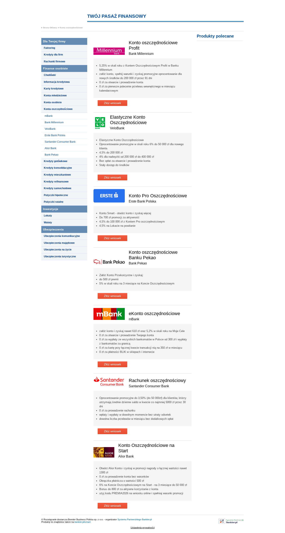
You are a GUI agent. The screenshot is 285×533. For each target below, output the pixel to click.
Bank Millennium (54, 122)
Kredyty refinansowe (56, 181)
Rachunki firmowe (54, 61)
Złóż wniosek (112, 103)
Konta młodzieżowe (55, 95)
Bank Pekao (51, 154)
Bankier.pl (147, 519)
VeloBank (50, 128)
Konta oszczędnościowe (71, 28)
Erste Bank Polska (55, 135)
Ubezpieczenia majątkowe (59, 242)
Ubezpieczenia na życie (58, 249)
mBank (49, 115)
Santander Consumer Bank (60, 141)
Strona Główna (50, 28)
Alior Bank (50, 148)
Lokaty (48, 215)
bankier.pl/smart (82, 522)
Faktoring (49, 48)
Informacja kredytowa (57, 81)
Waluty (48, 222)
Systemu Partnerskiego (129, 519)
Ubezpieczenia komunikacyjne (62, 236)
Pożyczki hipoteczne (56, 195)
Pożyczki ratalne (53, 201)
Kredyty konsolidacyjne (58, 167)
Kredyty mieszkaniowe (57, 174)
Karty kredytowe (54, 88)
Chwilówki (50, 75)
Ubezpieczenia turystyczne (60, 256)
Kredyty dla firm (53, 54)
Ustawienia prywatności (143, 527)
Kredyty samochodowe (57, 188)
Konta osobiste (53, 102)
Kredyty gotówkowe (55, 161)
